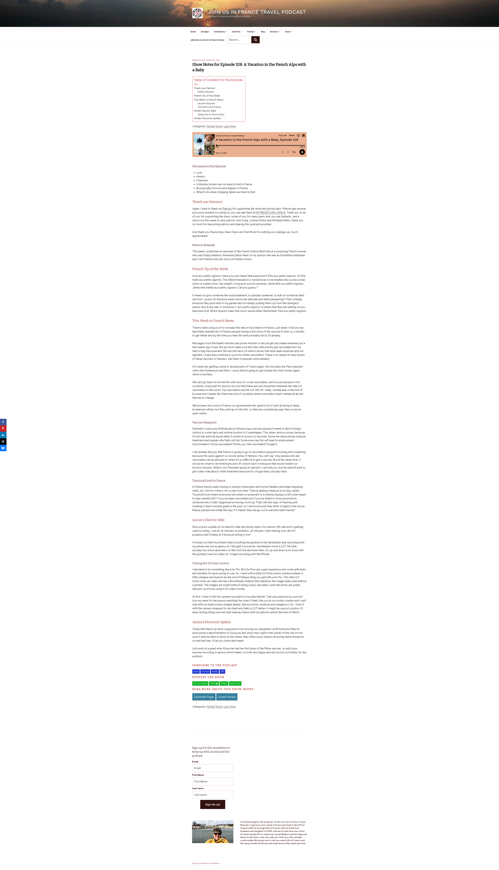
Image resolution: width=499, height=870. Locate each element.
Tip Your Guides (200, 683)
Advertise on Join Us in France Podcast (207, 40)
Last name (197, 788)
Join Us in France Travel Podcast (257, 12)
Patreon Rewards (206, 92)
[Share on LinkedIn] (3, 435)
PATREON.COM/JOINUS (270, 212)
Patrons (227, 208)
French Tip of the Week (207, 95)
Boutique (205, 32)
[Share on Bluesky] (3, 448)
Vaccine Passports (206, 103)
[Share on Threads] (3, 441)
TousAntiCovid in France (209, 107)
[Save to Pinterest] (3, 428)
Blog (263, 32)
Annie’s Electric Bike (205, 110)
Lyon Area (229, 126)
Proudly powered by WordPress (205, 863)
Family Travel (214, 126)
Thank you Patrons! (204, 88)
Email (195, 761)
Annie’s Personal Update (207, 118)
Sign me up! (212, 804)
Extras (212, 683)
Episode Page (204, 697)
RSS (222, 671)
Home (193, 32)
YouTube (205, 671)
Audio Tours (235, 683)
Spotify (215, 671)
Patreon (224, 683)
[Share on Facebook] (3, 422)
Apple (196, 671)
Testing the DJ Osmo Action (211, 114)
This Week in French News (209, 99)
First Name (198, 774)
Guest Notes (227, 697)
